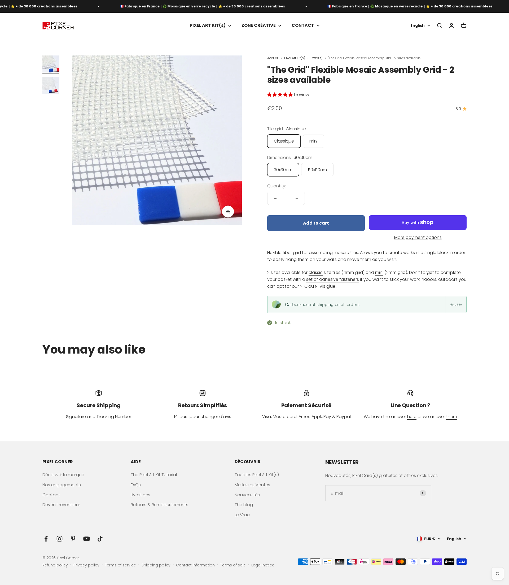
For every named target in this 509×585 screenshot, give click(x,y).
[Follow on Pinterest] (73, 538)
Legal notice (262, 565)
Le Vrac (242, 515)
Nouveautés (247, 495)
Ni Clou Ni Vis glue (317, 286)
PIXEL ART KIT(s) (208, 26)
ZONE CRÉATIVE (259, 26)
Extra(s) (317, 58)
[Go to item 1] (50, 64)
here (411, 417)
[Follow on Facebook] (46, 538)
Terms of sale (233, 565)
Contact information (195, 565)
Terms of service (120, 565)
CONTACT (303, 26)
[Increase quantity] (297, 198)
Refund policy (55, 565)
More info (456, 304)
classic (316, 272)
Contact (51, 495)
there (451, 417)
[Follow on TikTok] (100, 538)
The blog (244, 505)
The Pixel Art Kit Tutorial (154, 475)
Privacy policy (86, 565)
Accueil (273, 58)
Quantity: (276, 186)
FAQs (136, 485)
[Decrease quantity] (275, 198)
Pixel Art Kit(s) (295, 58)
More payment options (418, 237)
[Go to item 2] (50, 86)
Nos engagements (61, 485)
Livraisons (140, 495)
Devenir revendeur (61, 505)
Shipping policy (156, 565)
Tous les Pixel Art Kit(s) (257, 475)
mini (379, 272)
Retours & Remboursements (159, 505)
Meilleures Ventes (252, 485)
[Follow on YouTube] (86, 538)
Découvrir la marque (63, 475)
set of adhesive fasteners (332, 279)
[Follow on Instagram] (59, 538)
